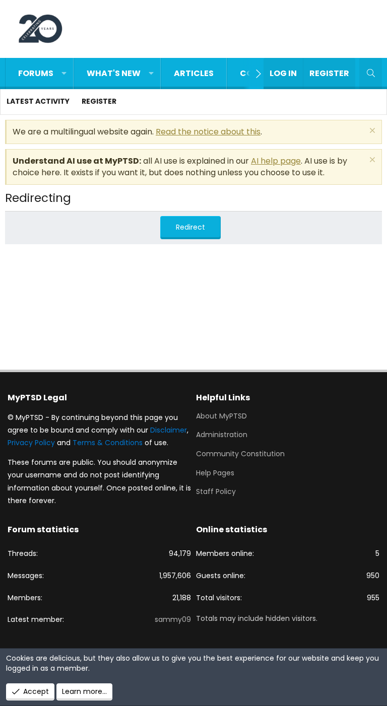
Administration (221, 435)
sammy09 (173, 619)
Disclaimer (168, 430)
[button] (64, 73)
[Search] (370, 73)
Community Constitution (240, 454)
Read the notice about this (208, 131)
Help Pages (215, 473)
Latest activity (38, 101)
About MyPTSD (221, 416)
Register (99, 101)
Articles (194, 73)
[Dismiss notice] (371, 131)
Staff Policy (216, 491)
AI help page (276, 161)
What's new (114, 73)
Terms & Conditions (108, 443)
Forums (35, 73)
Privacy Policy (31, 443)
